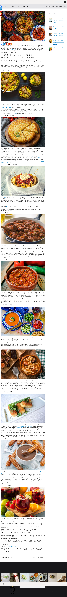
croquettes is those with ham (25, 426)
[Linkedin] (5, 44)
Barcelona (41, 199)
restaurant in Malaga (6, 107)
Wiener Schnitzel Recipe (7, 557)
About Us (55, 588)
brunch (39, 157)
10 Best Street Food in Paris (38, 557)
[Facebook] (1, 44)
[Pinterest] (6, 44)
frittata (31, 156)
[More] (11, 44)
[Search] (65, 2)
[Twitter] (3, 44)
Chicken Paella (13, 113)
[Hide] (0, 18)
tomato (7, 206)
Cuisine (53, 591)
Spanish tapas (13, 49)
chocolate (24, 480)
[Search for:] (57, 14)
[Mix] (8, 44)
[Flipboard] (10, 44)
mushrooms (20, 427)
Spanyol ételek (12, 546)
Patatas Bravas (4, 197)
